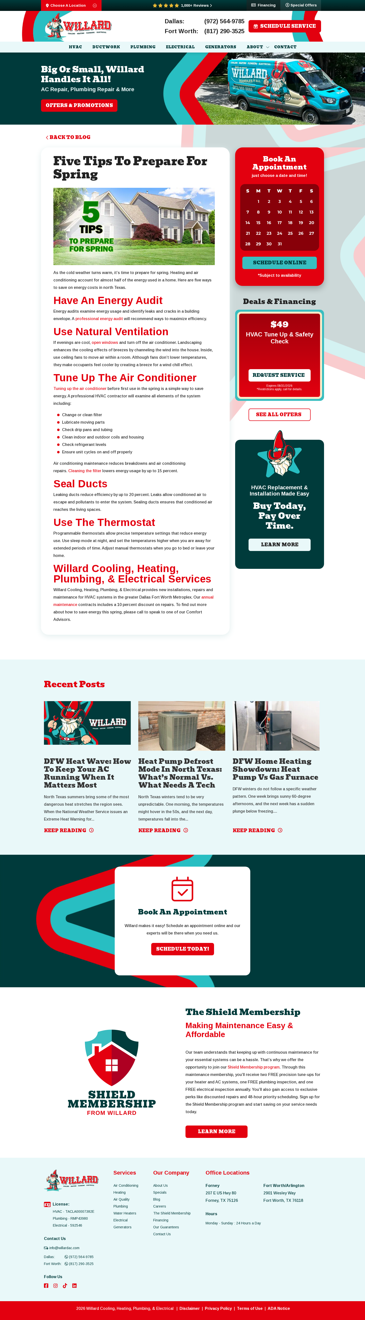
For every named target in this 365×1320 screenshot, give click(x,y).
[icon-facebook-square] (46, 1286)
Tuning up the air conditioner (80, 388)
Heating (119, 1192)
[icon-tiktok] (65, 1286)
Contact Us (162, 1234)
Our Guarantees (166, 1227)
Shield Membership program (254, 1067)
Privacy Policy (218, 1308)
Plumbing (120, 1206)
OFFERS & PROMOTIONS (79, 105)
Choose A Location (68, 5)
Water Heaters (124, 1213)
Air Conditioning (125, 1185)
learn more (216, 1131)
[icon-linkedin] (75, 1286)
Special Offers (304, 5)
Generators (122, 1227)
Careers (159, 1206)
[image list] (78, 26)
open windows (105, 342)
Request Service (279, 375)
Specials (160, 1192)
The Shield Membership (172, 1213)
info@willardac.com (64, 1248)
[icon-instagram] (56, 1286)
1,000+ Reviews (195, 5)
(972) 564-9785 (224, 21)
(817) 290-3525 (224, 31)
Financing (267, 5)
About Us (160, 1185)
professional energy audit (99, 319)
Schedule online (279, 262)
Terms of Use (250, 1308)
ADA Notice (279, 1308)
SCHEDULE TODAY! (182, 949)
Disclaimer (190, 1308)
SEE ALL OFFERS (278, 414)
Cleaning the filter (84, 471)
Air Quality (121, 1199)
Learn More (279, 544)
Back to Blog (70, 137)
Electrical (120, 1220)
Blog (156, 1199)
